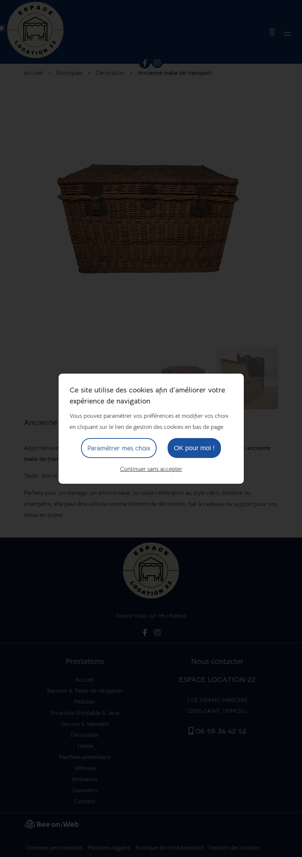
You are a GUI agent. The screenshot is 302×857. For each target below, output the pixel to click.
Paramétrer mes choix (118, 448)
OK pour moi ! (194, 448)
